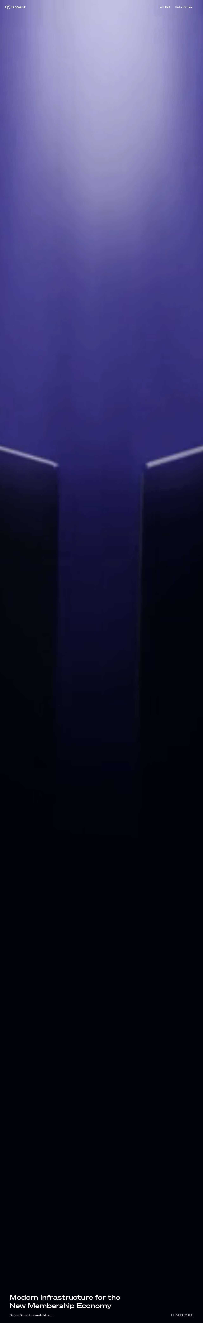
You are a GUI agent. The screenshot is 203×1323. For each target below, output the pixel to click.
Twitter (164, 7)
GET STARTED (183, 7)
